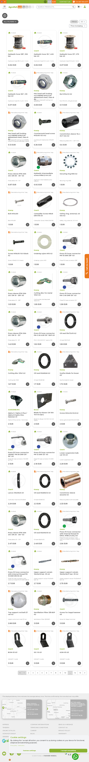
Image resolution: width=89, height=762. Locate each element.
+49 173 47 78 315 (76, 715)
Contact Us (65, 1)
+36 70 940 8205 (32, 714)
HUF (49, 2)
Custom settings (29, 750)
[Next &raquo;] (85, 673)
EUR (54, 2)
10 (65, 673)
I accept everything (68, 750)
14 (75, 673)
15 (80, 673)
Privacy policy (13, 745)
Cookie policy (21, 745)
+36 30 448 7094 (32, 709)
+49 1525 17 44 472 (77, 711)
